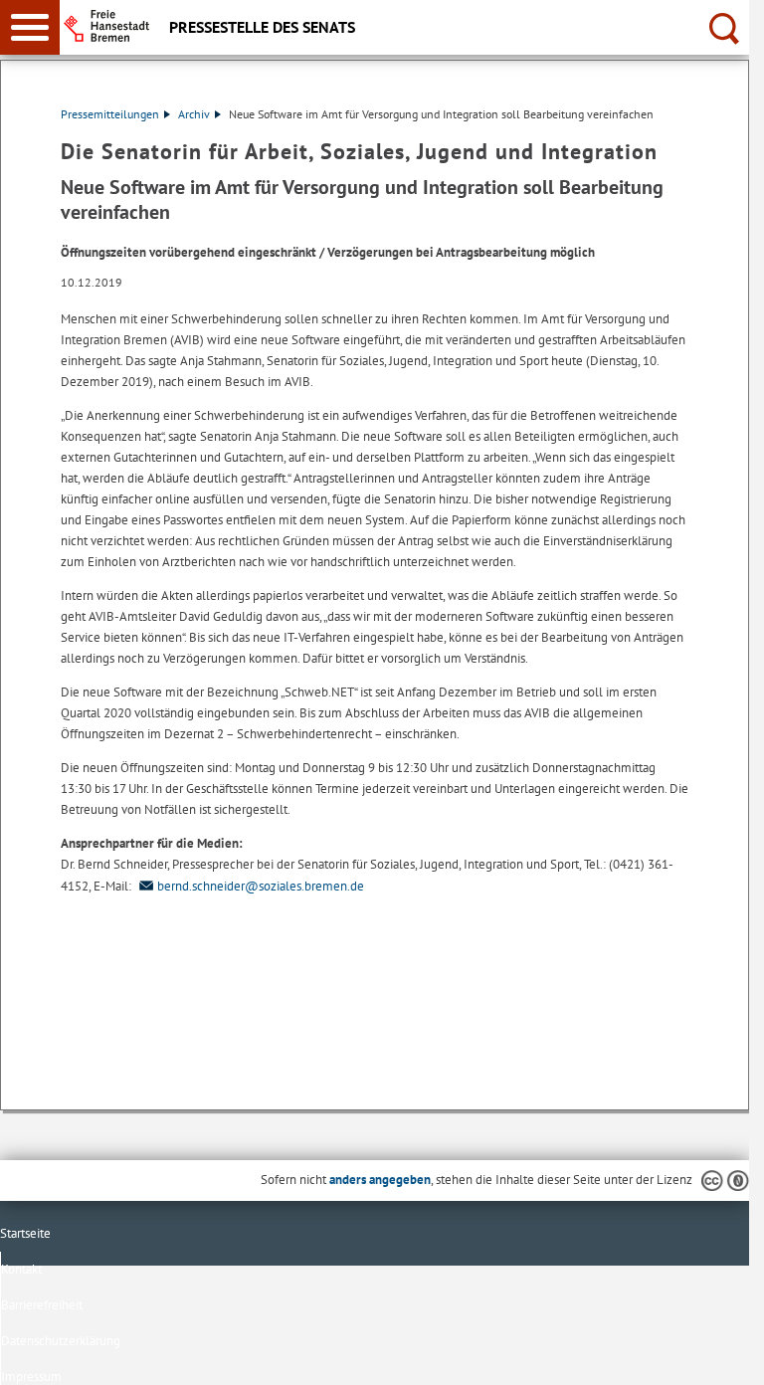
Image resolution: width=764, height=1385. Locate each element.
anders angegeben (380, 1179)
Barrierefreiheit (42, 1304)
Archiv (194, 113)
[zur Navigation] (30, 27)
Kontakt (21, 1269)
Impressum (31, 1376)
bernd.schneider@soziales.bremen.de (260, 886)
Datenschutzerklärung (60, 1340)
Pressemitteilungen (110, 113)
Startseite (25, 1233)
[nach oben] (718, 1354)
